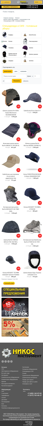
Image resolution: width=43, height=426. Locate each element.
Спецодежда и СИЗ (28, 371)
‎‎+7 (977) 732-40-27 (32, 7)
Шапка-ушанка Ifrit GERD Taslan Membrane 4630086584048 (11, 113)
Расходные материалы (8, 383)
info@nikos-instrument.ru (10, 7)
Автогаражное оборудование (10, 371)
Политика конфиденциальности (11, 408)
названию (23, 71)
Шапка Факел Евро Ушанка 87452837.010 (32, 274)
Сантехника (25, 367)
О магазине (5, 393)
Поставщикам (6, 401)
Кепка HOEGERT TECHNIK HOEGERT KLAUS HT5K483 (10, 274)
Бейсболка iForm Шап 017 (32, 110)
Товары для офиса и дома (29, 381)
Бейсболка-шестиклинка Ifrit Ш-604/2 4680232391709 (11, 176)
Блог (3, 404)
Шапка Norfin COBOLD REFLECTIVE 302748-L (11, 241)
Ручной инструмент (7, 385)
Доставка (4, 399)
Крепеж (4, 381)
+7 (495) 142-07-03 (32, 6)
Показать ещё (9, 283)
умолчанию (7, 71)
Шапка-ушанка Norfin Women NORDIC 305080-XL (32, 144)
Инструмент (5, 375)
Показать (17, 81)
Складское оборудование (29, 369)
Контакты (4, 406)
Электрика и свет (27, 384)
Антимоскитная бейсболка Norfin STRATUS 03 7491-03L (32, 242)
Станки (24, 373)
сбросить (25, 81)
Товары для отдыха (27, 379)
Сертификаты (5, 395)
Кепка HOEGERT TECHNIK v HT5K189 (32, 208)
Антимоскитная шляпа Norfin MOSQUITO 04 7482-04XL (10, 209)
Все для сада (5, 373)
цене (15, 71)
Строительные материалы (29, 377)
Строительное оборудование (30, 375)
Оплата (4, 397)
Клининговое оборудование (10, 379)
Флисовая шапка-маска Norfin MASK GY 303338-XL (10, 144)
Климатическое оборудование (10, 377)
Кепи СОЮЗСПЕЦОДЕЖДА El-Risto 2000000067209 (32, 175)
